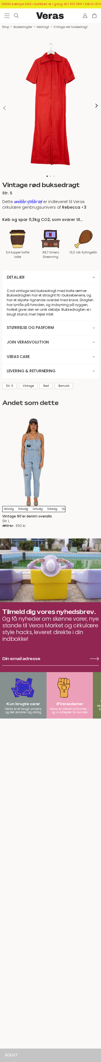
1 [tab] (47, 176)
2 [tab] (50, 176)
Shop (5, 27)
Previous (4, 108)
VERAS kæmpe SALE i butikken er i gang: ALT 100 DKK (41, 4)
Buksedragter (22, 27)
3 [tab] (53, 176)
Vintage (28, 386)
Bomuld (63, 386)
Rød (46, 386)
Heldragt (42, 27)
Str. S (9, 386)
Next (96, 106)
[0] (94, 15)
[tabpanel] (50, 106)
